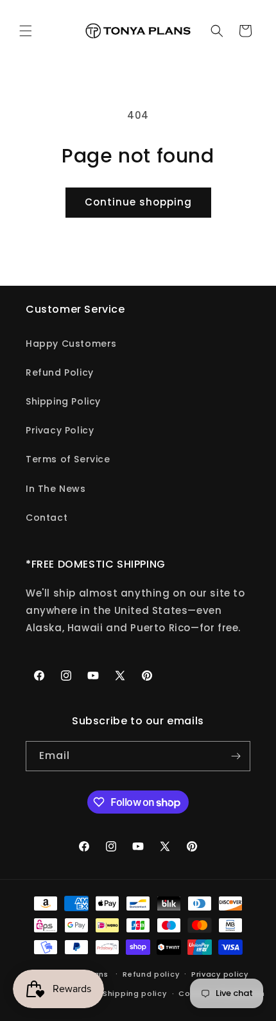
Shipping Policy (63, 401)
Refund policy (151, 974)
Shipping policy (135, 993)
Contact (46, 517)
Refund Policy (60, 372)
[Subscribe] (235, 756)
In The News (56, 488)
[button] (26, 31)
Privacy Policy (60, 430)
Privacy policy (219, 974)
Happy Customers (71, 343)
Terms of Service (68, 459)
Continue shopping (138, 202)
